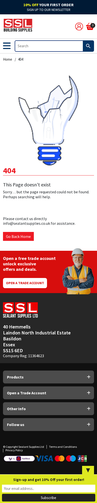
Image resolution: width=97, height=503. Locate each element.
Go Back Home (18, 236)
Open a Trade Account (25, 283)
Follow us (15, 424)
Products (15, 377)
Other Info (16, 408)
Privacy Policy (14, 450)
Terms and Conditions (63, 447)
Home (7, 59)
